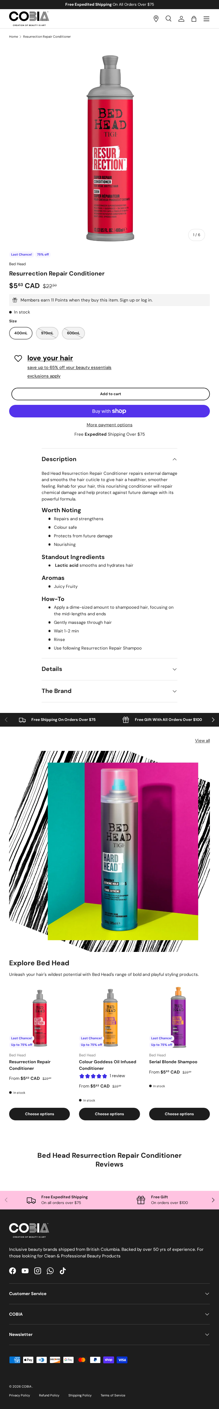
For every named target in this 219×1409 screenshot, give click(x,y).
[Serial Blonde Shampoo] (179, 1017)
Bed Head (17, 264)
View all (202, 740)
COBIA (27, 1386)
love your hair (50, 358)
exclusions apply (43, 376)
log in (146, 300)
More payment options (110, 425)
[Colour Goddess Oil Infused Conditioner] (109, 1017)
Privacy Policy (19, 1395)
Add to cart (110, 393)
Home (13, 36)
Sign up (127, 300)
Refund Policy (49, 1395)
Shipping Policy (80, 1395)
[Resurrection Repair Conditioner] (39, 1017)
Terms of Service (113, 1395)
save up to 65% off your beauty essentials (69, 367)
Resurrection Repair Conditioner (47, 36)
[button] (194, 19)
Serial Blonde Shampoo (173, 1062)
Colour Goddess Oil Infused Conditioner (107, 1065)
